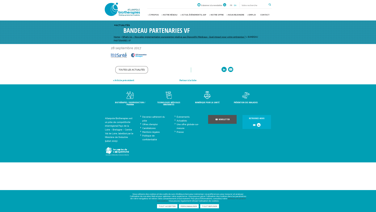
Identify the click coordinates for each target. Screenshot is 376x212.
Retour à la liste (188, 80)
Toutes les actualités (132, 69)
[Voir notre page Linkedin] (225, 5)
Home (117, 37)
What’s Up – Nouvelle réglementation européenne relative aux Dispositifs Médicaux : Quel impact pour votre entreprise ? (184, 37)
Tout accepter (167, 206)
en (235, 5)
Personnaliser (189, 206)
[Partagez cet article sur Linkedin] (224, 70)
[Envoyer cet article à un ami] (231, 70)
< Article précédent (123, 80)
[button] (270, 4)
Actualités (123, 25)
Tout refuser (209, 206)
